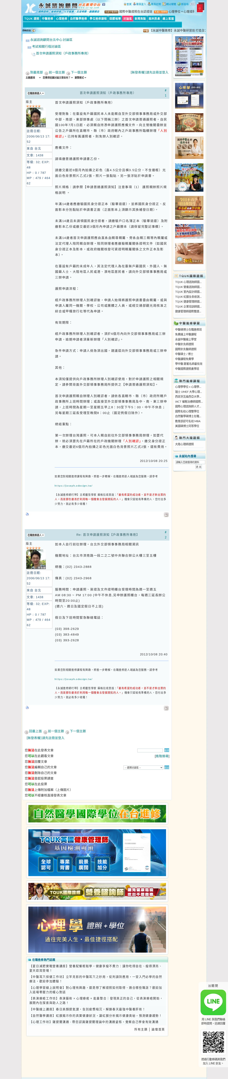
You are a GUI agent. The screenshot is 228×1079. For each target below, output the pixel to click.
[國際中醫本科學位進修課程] (189, 158)
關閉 (213, 985)
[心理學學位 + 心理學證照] (189, 107)
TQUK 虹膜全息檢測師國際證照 (189, 296)
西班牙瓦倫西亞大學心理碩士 (189, 396)
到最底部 (36, 72)
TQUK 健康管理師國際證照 (189, 301)
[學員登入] (139, 4)
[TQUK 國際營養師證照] (97, 891)
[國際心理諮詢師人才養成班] (189, 237)
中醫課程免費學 (184, 358)
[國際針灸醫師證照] (189, 263)
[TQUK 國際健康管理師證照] (97, 852)
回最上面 (35, 731)
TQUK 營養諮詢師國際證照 (189, 286)
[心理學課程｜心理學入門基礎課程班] (189, 131)
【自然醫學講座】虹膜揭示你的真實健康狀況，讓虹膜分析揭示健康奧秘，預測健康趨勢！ (95, 1015)
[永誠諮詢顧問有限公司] (127, 4)
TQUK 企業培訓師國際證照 (189, 306)
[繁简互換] (193, 4)
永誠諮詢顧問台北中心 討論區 (51, 40)
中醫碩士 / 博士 (184, 354)
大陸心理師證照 (184, 444)
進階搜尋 (162, 756)
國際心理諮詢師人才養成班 (189, 406)
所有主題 (141, 1029)
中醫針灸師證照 (184, 344)
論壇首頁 (158, 1029)
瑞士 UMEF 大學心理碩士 (189, 391)
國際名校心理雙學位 (187, 411)
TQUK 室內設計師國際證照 (189, 291)
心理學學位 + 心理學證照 (189, 386)
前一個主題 (57, 72)
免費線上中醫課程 (185, 334)
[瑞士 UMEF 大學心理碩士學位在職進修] (189, 190)
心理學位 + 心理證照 (182, 11)
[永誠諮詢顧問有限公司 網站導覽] (169, 4)
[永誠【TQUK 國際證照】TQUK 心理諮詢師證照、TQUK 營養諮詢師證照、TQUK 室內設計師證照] (189, 75)
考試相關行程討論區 (46, 46)
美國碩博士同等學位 (187, 426)
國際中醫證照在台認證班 (135, 11)
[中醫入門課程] (189, 218)
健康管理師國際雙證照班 (189, 311)
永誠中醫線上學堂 (185, 339)
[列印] (27, 513)
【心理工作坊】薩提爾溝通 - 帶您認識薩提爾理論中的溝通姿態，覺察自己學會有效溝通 (94, 1022)
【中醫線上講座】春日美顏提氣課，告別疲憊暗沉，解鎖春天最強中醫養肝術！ (87, 1009)
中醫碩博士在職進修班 (188, 329)
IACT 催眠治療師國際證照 (189, 401)
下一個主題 (79, 72)
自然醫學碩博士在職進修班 (189, 416)
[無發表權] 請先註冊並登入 (150, 72)
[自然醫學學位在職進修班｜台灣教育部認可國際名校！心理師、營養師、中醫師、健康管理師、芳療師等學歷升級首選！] (97, 813)
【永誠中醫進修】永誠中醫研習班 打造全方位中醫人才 (172, 30)
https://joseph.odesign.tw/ (74, 485)
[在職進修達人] (183, 4)
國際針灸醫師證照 (185, 349)
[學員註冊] (154, 4)
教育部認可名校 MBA (187, 421)
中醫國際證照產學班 (187, 368)
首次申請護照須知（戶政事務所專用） (63, 53)
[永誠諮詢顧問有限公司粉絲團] (104, 6)
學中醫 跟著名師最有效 (188, 363)
